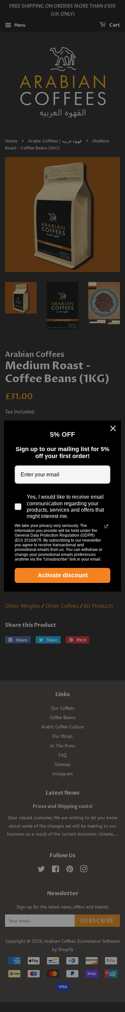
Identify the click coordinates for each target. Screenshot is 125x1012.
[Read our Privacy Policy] (106, 526)
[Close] (113, 428)
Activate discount (63, 575)
